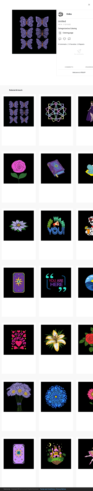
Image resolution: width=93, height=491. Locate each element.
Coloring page (68, 33)
